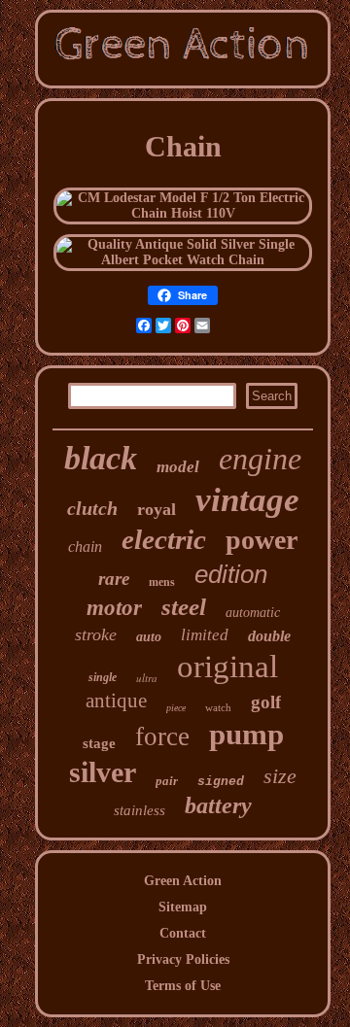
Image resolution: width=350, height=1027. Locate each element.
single (102, 677)
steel (183, 607)
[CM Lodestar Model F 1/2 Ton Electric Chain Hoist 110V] (182, 213)
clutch (92, 508)
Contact (182, 933)
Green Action (183, 880)
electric (164, 539)
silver (102, 772)
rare (113, 578)
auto (148, 637)
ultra (147, 677)
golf (266, 702)
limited (204, 635)
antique (116, 700)
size (280, 776)
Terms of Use (183, 985)
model (178, 467)
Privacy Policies (183, 959)
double (269, 636)
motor (114, 608)
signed (220, 781)
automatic (253, 612)
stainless (139, 810)
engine (260, 458)
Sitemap (182, 907)
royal (156, 509)
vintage (247, 500)
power (262, 540)
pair (167, 780)
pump (246, 734)
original (227, 666)
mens (162, 582)
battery (218, 805)
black (100, 458)
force (162, 736)
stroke (96, 634)
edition (230, 574)
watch (218, 707)
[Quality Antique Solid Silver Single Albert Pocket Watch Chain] (182, 260)
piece (176, 707)
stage (99, 743)
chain (85, 546)
